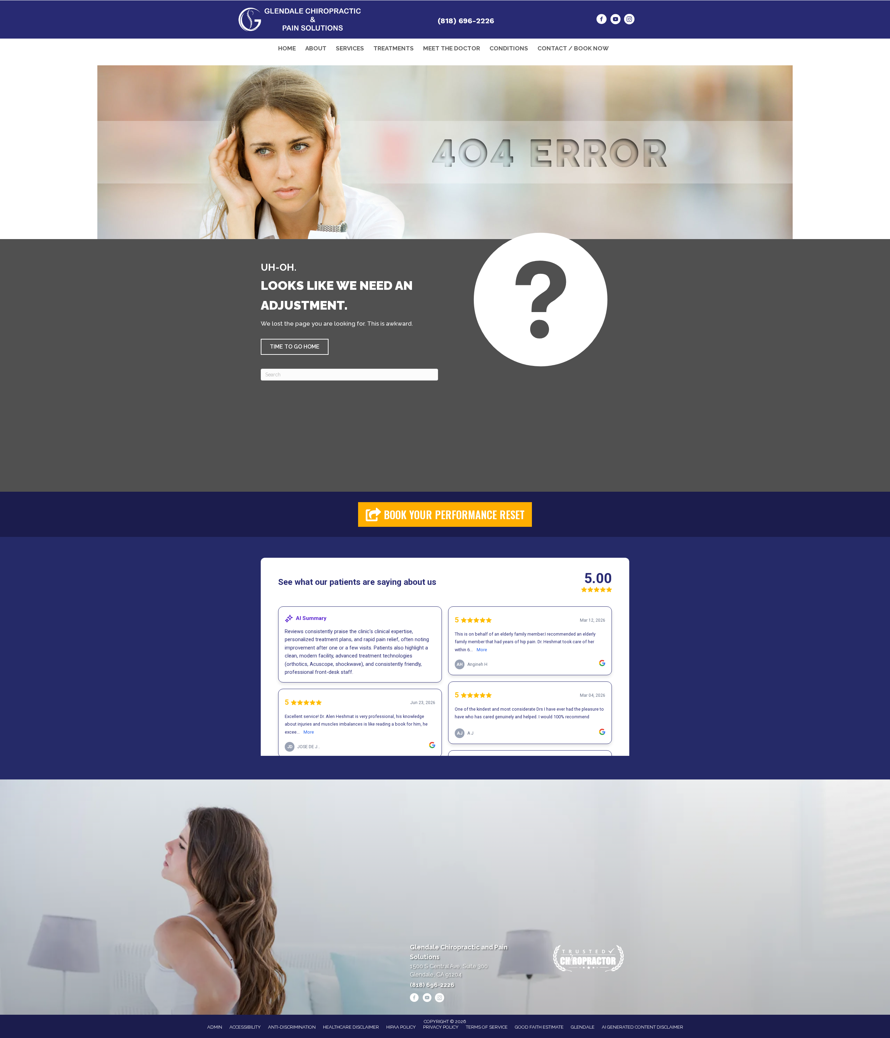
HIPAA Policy (401, 1027)
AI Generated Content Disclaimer (642, 1027)
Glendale (582, 1027)
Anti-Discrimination (292, 1027)
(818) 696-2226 (466, 20)
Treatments (393, 48)
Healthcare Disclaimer (351, 1027)
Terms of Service (487, 1027)
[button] (295, 347)
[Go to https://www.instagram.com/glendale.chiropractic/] (629, 20)
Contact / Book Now (573, 48)
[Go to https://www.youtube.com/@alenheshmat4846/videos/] (615, 20)
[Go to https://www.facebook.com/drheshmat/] (601, 20)
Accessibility (245, 1027)
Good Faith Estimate (539, 1027)
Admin (214, 1027)
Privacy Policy (441, 1027)
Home (287, 48)
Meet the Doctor (451, 48)
